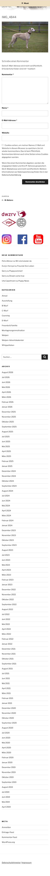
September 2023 (9, 545)
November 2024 (9, 476)
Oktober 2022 (8, 599)
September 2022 (9, 604)
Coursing (6, 316)
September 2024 (9, 486)
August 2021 (7, 669)
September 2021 (9, 664)
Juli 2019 (5, 792)
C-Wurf (5, 311)
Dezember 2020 (9, 708)
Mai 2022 (6, 624)
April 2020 (6, 748)
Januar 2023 (7, 585)
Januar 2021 (7, 703)
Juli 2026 (6, 377)
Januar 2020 (7, 762)
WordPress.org (8, 842)
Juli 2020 (6, 733)
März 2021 (6, 693)
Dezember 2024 (9, 471)
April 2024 (6, 511)
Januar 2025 (7, 466)
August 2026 (7, 372)
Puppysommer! (16, 271)
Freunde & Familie (9, 325)
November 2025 (9, 417)
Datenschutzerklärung (11, 175)
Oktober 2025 (8, 422)
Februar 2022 (7, 639)
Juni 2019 (6, 797)
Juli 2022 (5, 614)
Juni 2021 (6, 678)
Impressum (27, 863)
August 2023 (7, 550)
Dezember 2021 (8, 649)
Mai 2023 (6, 565)
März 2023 (6, 575)
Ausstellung (7, 301)
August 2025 (7, 432)
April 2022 (6, 629)
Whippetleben (8, 345)
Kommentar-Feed (9, 837)
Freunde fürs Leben (25, 266)
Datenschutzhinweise (11, 863)
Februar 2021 (7, 698)
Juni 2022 (6, 619)
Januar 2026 (7, 407)
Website (5, 133)
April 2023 (6, 570)
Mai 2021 (6, 683)
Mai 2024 (6, 506)
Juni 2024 (6, 501)
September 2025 (9, 427)
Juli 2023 (6, 555)
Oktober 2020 (8, 718)
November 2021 (9, 654)
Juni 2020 (6, 738)
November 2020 (9, 713)
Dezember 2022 (9, 590)
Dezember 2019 (9, 767)
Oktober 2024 (8, 481)
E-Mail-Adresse (9, 120)
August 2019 (7, 787)
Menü (26, 3)
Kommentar (8, 74)
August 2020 (7, 728)
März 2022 (6, 634)
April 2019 (6, 807)
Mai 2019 (6, 802)
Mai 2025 (6, 446)
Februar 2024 (7, 520)
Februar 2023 (7, 580)
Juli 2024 (6, 496)
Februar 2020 (7, 757)
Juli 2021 (5, 673)
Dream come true (16, 276)
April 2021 (6, 688)
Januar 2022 (7, 644)
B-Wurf (5, 306)
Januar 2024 (7, 525)
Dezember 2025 (9, 412)
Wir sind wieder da (23, 261)
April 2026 (6, 392)
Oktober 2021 (7, 659)
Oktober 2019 (8, 777)
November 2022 (9, 594)
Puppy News (23, 281)
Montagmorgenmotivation (13, 330)
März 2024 (6, 515)
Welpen (5, 335)
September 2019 (9, 782)
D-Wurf (5, 320)
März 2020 (6, 753)
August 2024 (7, 491)
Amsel (4, 296)
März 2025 (6, 456)
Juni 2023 (6, 560)
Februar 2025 (7, 461)
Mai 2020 (6, 743)
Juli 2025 (6, 437)
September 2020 (9, 723)
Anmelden (6, 827)
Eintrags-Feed (8, 832)
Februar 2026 (7, 402)
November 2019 (9, 772)
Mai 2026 (6, 387)
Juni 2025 (6, 441)
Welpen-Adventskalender (13, 340)
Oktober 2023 (8, 540)
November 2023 (9, 535)
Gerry (4, 271)
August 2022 (7, 609)
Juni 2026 (6, 382)
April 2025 (6, 451)
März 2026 (6, 397)
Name (5, 108)
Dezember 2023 (9, 530)
